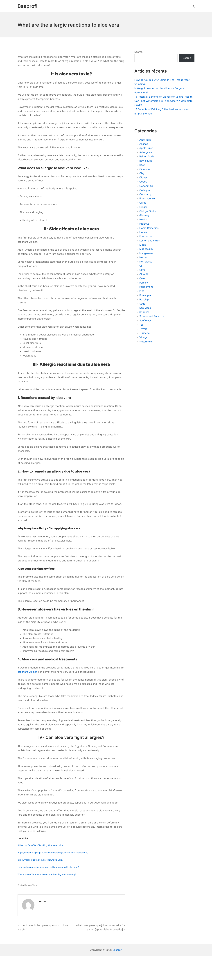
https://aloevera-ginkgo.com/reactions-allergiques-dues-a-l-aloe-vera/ (53, 852)
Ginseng (144, 215)
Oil (140, 265)
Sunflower (145, 320)
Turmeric (144, 333)
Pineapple (145, 295)
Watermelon (146, 341)
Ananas (143, 143)
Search (138, 51)
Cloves (143, 177)
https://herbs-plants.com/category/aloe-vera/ (40, 860)
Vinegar (143, 337)
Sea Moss (145, 307)
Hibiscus (144, 223)
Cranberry (145, 194)
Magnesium (146, 248)
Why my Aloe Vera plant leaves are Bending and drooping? (47, 874)
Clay (142, 173)
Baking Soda (146, 156)
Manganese (146, 253)
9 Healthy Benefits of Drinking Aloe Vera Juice (40, 845)
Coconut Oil (146, 185)
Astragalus (145, 152)
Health (143, 219)
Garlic (142, 202)
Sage (142, 303)
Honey (143, 232)
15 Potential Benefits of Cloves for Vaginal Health (163, 96)
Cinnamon (145, 169)
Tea (141, 324)
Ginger (143, 206)
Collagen (144, 190)
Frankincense (147, 198)
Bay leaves (145, 160)
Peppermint (146, 286)
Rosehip (144, 299)
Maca (142, 244)
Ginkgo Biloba (147, 211)
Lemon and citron (149, 240)
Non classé (145, 261)
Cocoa (143, 181)
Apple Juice (146, 148)
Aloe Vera (32, 885)
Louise (42, 901)
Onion (142, 278)
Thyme (143, 328)
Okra (142, 269)
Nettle (143, 257)
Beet (142, 164)
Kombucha (145, 236)
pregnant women (27, 671)
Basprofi (117, 949)
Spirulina (144, 312)
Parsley (143, 282)
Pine (141, 290)
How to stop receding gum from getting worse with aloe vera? (48, 867)
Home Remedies (148, 228)
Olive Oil (144, 274)
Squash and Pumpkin (151, 316)
